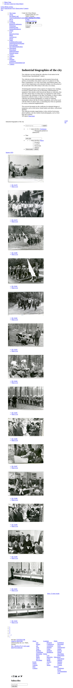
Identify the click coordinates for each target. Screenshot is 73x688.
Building (17, 18)
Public (11, 40)
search (28, 27)
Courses (16, 53)
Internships (39, 654)
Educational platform (12, 50)
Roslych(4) (38, 146)
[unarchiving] (8, 8)
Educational (12, 48)
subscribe (14, 686)
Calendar (11, 56)
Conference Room (12, 61)
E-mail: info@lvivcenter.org (31, 20)
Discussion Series (60, 645)
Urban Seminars (13, 28)
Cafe (58, 673)
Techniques (43, 129)
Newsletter (39, 660)
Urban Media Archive (7, 7)
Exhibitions (12, 42)
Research (12, 24)
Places (42, 140)
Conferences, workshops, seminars (50, 646)
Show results (29, 149)
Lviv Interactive (12, 33)
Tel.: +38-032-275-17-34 (32, 18)
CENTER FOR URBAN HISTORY (18, 640)
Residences (18, 29)
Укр (2, 10)
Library (11, 54)
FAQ (13, 8)
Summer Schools (59, 662)
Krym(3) (37, 142)
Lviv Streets (13, 37)
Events (11, 21)
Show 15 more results (53, 593)
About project (19, 8)
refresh (36, 149)
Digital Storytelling (13, 45)
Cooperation (39, 652)
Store (10, 58)
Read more (32, 116)
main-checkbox (35, 129)
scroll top (66, 121)
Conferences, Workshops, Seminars (15, 25)
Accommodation (17, 62)
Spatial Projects (59, 649)
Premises (11, 59)
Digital (11, 30)
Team (13, 18)
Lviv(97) (37, 144)
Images (9, 152)
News (2, 8)
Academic (12, 22)
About (11, 14)
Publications (19, 46)
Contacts (26, 8)
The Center (12, 13)
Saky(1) (37, 147)
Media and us (38, 657)
